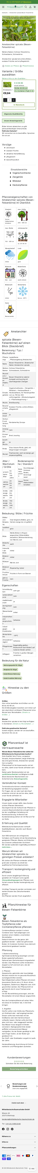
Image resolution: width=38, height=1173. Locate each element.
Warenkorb (27, 2)
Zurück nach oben (18, 1103)
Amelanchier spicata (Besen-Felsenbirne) (21, 12)
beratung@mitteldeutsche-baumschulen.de (18, 1119)
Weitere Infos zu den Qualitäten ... (14, 78)
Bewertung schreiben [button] (19, 1069)
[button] (35, 7)
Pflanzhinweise (28, 66)
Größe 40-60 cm (21, 88)
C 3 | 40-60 (19, 83)
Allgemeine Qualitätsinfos (13, 114)
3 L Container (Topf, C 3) (24, 91)
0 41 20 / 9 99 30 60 (13, 1124)
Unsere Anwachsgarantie (13, 121)
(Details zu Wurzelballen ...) (23, 724)
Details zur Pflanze (12, 66)
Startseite (5, 12)
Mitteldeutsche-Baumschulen (15, 1168)
